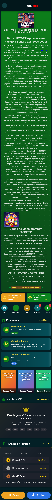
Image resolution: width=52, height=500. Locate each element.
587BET (44, 50)
